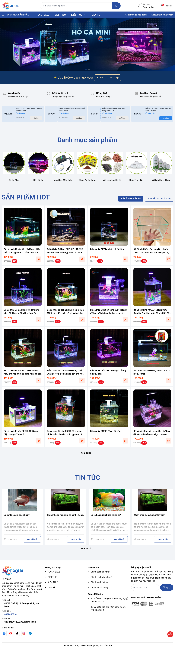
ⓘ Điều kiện (20, 113)
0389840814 (10, 614)
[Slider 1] (87, 44)
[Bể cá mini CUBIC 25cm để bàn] (109, 408)
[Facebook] (4, 633)
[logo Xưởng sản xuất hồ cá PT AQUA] (23, 571)
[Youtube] (10, 633)
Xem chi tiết (32, 539)
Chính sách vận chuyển (102, 577)
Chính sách (93, 567)
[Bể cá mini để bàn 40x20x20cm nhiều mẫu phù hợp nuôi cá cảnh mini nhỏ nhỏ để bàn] (23, 227)
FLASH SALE (54, 571)
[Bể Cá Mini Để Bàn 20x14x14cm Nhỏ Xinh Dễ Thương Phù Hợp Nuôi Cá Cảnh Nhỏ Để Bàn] (23, 287)
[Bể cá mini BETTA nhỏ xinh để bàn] (109, 227)
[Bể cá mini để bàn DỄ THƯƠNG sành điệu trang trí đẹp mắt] (23, 408)
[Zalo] (30, 633)
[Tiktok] (17, 633)
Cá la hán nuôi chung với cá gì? (106, 515)
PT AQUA (88, 645)
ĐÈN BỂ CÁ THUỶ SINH (159, 198)
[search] (116, 5)
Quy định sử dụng (99, 587)
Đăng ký (167, 587)
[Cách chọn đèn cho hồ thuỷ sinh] (152, 500)
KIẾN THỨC (53, 582)
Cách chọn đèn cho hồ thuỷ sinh (149, 515)
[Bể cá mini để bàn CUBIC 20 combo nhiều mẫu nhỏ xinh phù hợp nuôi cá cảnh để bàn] (66, 408)
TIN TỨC (87, 478)
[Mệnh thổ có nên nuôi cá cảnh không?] (65, 500)
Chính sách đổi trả (99, 582)
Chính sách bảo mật (100, 571)
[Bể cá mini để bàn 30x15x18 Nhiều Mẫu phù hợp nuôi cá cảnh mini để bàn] (23, 348)
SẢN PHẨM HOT (26, 197)
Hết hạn (36, 118)
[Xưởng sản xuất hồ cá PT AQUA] (10, 5)
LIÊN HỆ (51, 587)
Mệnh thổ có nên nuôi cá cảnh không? (65, 515)
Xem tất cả (86, 453)
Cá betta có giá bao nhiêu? (17, 515)
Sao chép (114, 77)
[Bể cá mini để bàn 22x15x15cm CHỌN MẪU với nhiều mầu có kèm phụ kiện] (66, 287)
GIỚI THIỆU (53, 577)
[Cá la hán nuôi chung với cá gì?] (109, 500)
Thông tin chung (53, 567)
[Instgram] (23, 633)
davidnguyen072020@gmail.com (20, 621)
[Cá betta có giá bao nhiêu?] (22, 500)
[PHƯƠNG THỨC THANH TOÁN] (152, 604)
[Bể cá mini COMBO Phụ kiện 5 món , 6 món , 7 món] (152, 348)
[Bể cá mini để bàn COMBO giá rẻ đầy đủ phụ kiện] (109, 348)
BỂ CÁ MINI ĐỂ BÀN (131, 198)
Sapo (109, 645)
